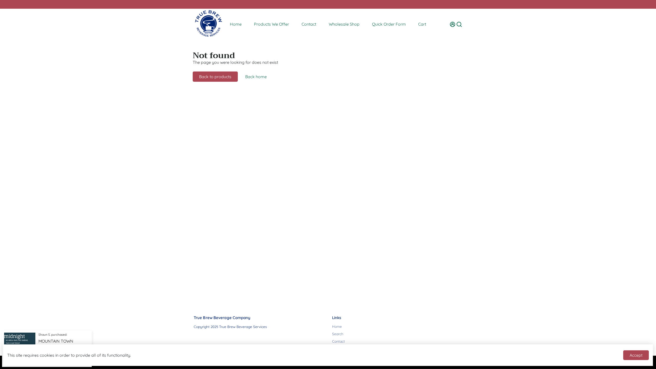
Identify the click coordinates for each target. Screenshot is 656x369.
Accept (636, 355)
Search (337, 334)
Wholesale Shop (344, 24)
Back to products (215, 76)
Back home (256, 76)
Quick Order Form (389, 24)
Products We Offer (271, 24)
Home (236, 24)
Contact (309, 24)
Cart (422, 24)
